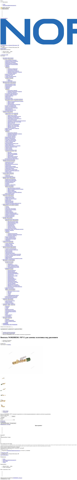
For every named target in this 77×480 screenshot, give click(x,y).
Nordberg (9, 344)
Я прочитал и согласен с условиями (16, 450)
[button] (9, 45)
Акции (4, 462)
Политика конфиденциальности (9, 5)
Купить (13, 416)
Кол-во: (2, 418)
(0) (4, 343)
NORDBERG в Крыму (17, 477)
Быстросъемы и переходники (9, 333)
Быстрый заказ (13, 423)
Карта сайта (5, 461)
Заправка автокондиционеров (9, 332)
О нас (4, 4)
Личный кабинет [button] (3, 18)
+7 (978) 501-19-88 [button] (4, 452)
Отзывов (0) (5, 412)
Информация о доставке (5, 424)
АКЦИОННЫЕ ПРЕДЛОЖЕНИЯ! (10, 324)
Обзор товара (5, 410)
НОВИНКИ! (5, 323)
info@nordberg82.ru (4, 454)
